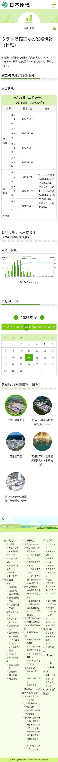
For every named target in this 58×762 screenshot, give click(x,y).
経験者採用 (50, 636)
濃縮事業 (13, 587)
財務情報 (10, 572)
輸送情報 (13, 679)
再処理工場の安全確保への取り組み (34, 593)
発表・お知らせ (30, 692)
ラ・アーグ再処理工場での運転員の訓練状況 (34, 579)
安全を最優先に (31, 586)
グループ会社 (12, 576)
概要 (8, 583)
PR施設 (49, 579)
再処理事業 (14, 594)
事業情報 (29, 22)
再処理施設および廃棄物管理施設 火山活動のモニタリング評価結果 (34, 608)
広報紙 (49, 562)
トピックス (29, 700)
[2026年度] (42, 317)
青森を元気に (33, 685)
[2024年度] (16, 317)
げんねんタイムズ (32, 689)
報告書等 (13, 675)
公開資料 (13, 672)
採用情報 (47, 629)
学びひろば (50, 590)
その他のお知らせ (32, 717)
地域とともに (30, 667)
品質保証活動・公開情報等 (12, 657)
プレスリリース (31, 696)
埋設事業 (13, 591)
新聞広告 (49, 558)
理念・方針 (11, 555)
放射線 (51, 608)
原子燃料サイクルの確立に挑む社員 (34, 554)
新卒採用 (49, 633)
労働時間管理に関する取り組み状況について (34, 724)
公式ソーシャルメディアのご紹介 (50, 621)
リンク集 (47, 663)
